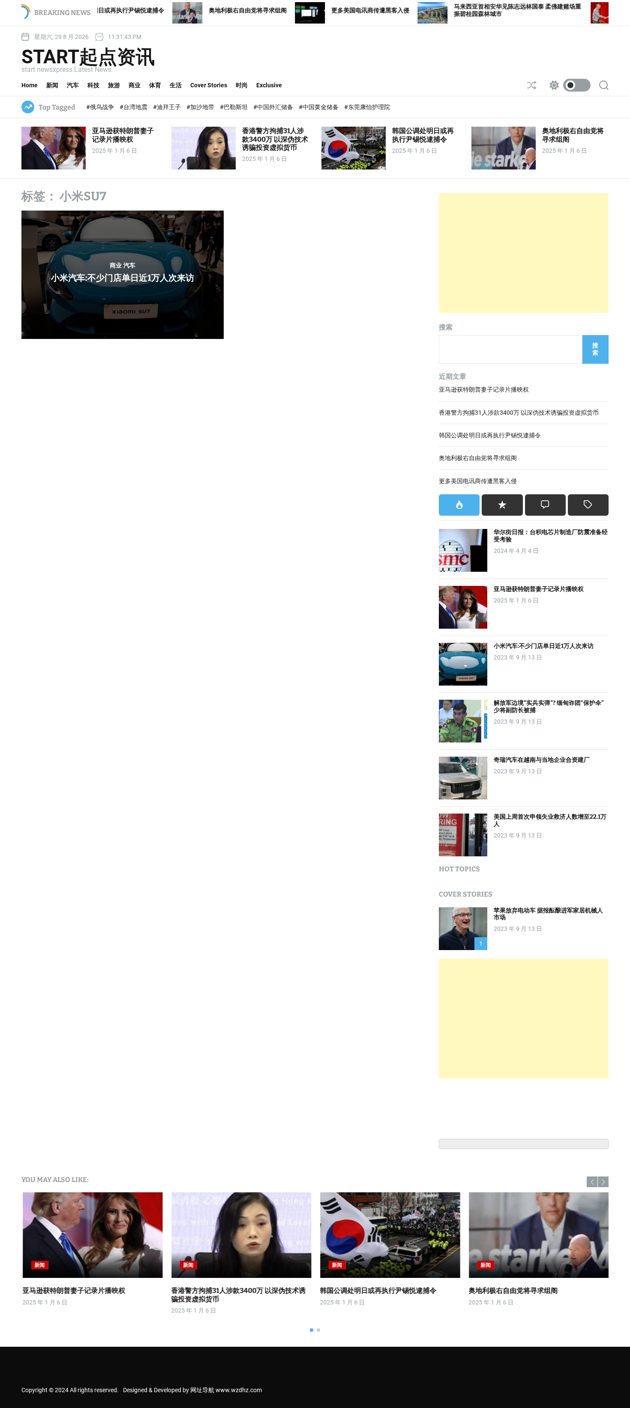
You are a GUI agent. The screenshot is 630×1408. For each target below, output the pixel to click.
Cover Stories (208, 85)
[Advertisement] (524, 253)
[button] (592, 1181)
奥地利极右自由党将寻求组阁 (178, 10)
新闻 (52, 85)
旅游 (114, 85)
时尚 (242, 85)
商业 (135, 85)
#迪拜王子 (167, 107)
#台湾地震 (134, 107)
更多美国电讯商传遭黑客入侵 (300, 10)
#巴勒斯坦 (234, 107)
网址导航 (202, 1390)
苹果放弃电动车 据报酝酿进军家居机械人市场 (548, 914)
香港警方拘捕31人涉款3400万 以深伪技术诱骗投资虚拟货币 (275, 139)
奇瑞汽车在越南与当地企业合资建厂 (542, 759)
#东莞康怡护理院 (367, 107)
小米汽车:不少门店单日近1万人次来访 (122, 278)
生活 (176, 85)
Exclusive (269, 85)
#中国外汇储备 (273, 107)
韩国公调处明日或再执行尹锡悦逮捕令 (423, 135)
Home (29, 85)
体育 (155, 85)
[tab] (459, 505)
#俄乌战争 (100, 107)
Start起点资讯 (88, 57)
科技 (93, 85)
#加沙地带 (201, 107)
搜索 (446, 327)
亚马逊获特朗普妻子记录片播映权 (123, 135)
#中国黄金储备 (319, 107)
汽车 (73, 85)
